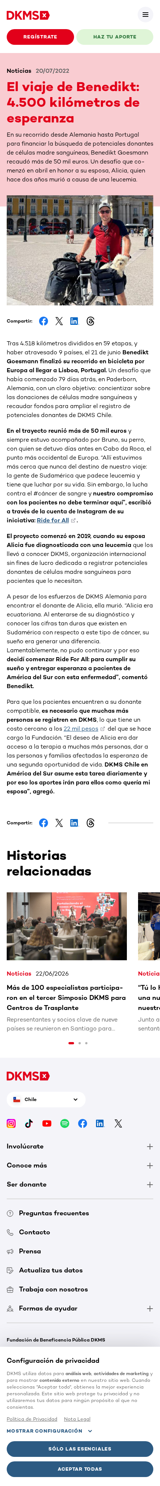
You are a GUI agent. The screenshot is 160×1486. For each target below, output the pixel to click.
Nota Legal (77, 1419)
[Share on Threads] (90, 321)
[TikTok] (29, 1123)
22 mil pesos (81, 728)
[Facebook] (82, 1123)
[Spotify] (64, 1123)
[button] (145, 14)
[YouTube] (46, 1123)
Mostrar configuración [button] (44, 1431)
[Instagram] (11, 1123)
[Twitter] (118, 1123)
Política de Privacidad (32, 1419)
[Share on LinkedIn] (74, 321)
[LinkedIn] (100, 1123)
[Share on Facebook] (43, 321)
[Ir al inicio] (28, 14)
